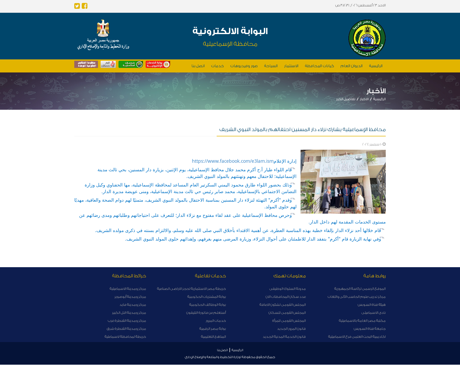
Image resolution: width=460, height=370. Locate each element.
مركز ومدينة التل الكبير (129, 313)
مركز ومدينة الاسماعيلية (128, 289)
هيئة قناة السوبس (372, 305)
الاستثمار (291, 66)
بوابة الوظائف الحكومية (207, 305)
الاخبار (364, 99)
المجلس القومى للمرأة (289, 321)
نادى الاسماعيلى (374, 313)
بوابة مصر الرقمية (212, 329)
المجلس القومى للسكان (287, 313)
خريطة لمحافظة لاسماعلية (125, 337)
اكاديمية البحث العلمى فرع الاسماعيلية (357, 337)
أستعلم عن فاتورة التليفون (206, 313)
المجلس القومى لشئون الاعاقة (283, 305)
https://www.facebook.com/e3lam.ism (233, 161)
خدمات (217, 66)
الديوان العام (351, 66)
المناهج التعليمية (213, 337)
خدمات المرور (216, 321)
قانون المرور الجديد (291, 329)
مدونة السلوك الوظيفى (287, 289)
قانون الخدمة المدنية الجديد (284, 337)
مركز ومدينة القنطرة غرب (127, 321)
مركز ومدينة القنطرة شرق (126, 329)
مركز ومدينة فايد (133, 305)
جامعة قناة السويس (370, 329)
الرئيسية (376, 66)
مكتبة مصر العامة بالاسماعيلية (362, 321)
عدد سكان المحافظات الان (286, 297)
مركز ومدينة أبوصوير (130, 297)
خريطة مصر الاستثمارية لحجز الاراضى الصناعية (191, 289)
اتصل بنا (198, 66)
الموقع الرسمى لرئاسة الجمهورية (360, 289)
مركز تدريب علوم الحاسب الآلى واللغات (357, 297)
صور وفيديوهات (244, 66)
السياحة (271, 66)
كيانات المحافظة (319, 66)
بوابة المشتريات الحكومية (206, 297)
